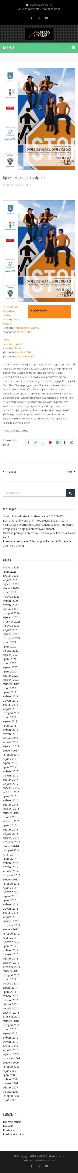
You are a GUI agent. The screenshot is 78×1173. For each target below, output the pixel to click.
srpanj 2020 (10, 667)
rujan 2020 (9, 663)
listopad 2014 (11, 850)
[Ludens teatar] (39, 34)
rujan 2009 (9, 1071)
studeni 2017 (11, 750)
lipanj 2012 (9, 946)
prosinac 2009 (11, 1058)
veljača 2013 (10, 917)
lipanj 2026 (9, 571)
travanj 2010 (10, 1041)
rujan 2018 (9, 717)
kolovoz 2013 (11, 892)
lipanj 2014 (9, 858)
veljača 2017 (10, 784)
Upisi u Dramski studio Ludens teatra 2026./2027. (33, 516)
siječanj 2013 (11, 921)
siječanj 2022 (11, 655)
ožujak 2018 (10, 738)
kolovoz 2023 (11, 625)
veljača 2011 (10, 1008)
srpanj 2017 (10, 763)
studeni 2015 (11, 813)
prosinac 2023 (11, 621)
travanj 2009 (10, 1083)
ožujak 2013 (10, 912)
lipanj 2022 (9, 646)
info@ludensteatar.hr (41, 5)
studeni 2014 (11, 846)
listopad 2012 (11, 933)
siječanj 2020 (11, 680)
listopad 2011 (11, 975)
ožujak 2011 (10, 1004)
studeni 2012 (11, 929)
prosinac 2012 (11, 925)
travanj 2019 (10, 700)
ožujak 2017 (10, 779)
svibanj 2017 (10, 771)
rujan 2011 (9, 979)
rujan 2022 (9, 642)
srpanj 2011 (10, 987)
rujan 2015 (9, 817)
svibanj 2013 (10, 904)
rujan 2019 (9, 688)
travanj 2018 (10, 734)
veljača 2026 (10, 580)
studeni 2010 (11, 1021)
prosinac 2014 (11, 842)
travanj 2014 (10, 867)
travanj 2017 (10, 775)
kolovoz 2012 (11, 942)
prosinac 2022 (11, 638)
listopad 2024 (11, 613)
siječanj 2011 (11, 1012)
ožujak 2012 (10, 958)
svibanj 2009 (10, 1079)
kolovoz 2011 (11, 983)
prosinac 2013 (11, 875)
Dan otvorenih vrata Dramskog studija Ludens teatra (35, 520)
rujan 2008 (9, 1100)
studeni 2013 (11, 879)
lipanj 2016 (9, 796)
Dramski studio (12, 1122)
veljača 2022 (10, 650)
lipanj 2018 (9, 725)
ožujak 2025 (10, 609)
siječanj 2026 (11, 584)
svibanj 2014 (10, 863)
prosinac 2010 (11, 1017)
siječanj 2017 (11, 788)
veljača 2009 (10, 1091)
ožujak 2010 (10, 1046)
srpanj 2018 (10, 721)
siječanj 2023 (11, 634)
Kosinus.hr (51, 1160)
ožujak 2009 (10, 1087)
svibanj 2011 (10, 996)
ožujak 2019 (10, 704)
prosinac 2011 (11, 967)
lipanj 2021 (9, 659)
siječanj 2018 (11, 746)
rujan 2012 (9, 937)
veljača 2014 (10, 871)
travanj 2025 (10, 605)
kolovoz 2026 (11, 567)
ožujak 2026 (10, 576)
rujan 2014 (9, 854)
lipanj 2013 (9, 900)
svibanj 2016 (10, 800)
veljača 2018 (10, 742)
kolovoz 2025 (11, 596)
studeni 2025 (11, 588)
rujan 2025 (9, 592)
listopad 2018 (11, 713)
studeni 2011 (11, 971)
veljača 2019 (10, 709)
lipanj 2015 (9, 825)
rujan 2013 (9, 888)
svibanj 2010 (10, 1037)
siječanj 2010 (11, 1054)
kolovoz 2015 (11, 821)
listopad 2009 (11, 1066)
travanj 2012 (10, 954)
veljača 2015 (10, 833)
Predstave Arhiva (13, 1134)
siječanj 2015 (11, 838)
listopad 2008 (11, 1096)
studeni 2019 (11, 684)
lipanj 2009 (9, 1075)
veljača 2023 (10, 630)
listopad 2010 (11, 1025)
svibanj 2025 (10, 600)
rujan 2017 (9, 759)
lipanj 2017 (9, 767)
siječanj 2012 (11, 962)
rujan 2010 (9, 1029)
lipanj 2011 (9, 992)
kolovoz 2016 (11, 792)
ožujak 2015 (10, 829)
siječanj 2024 (11, 617)
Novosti (8, 1126)
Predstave (9, 1130)
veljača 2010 (10, 1050)
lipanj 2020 (9, 671)
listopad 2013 (11, 883)
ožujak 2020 (10, 675)
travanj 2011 (10, 1000)
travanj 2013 (10, 908)
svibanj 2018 (10, 729)
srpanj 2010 (10, 1033)
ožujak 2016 (10, 804)
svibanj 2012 (10, 950)
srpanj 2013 (10, 896)
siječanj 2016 (11, 808)
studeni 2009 (11, 1062)
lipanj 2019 (9, 692)
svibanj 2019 (10, 696)
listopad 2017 (11, 754)
